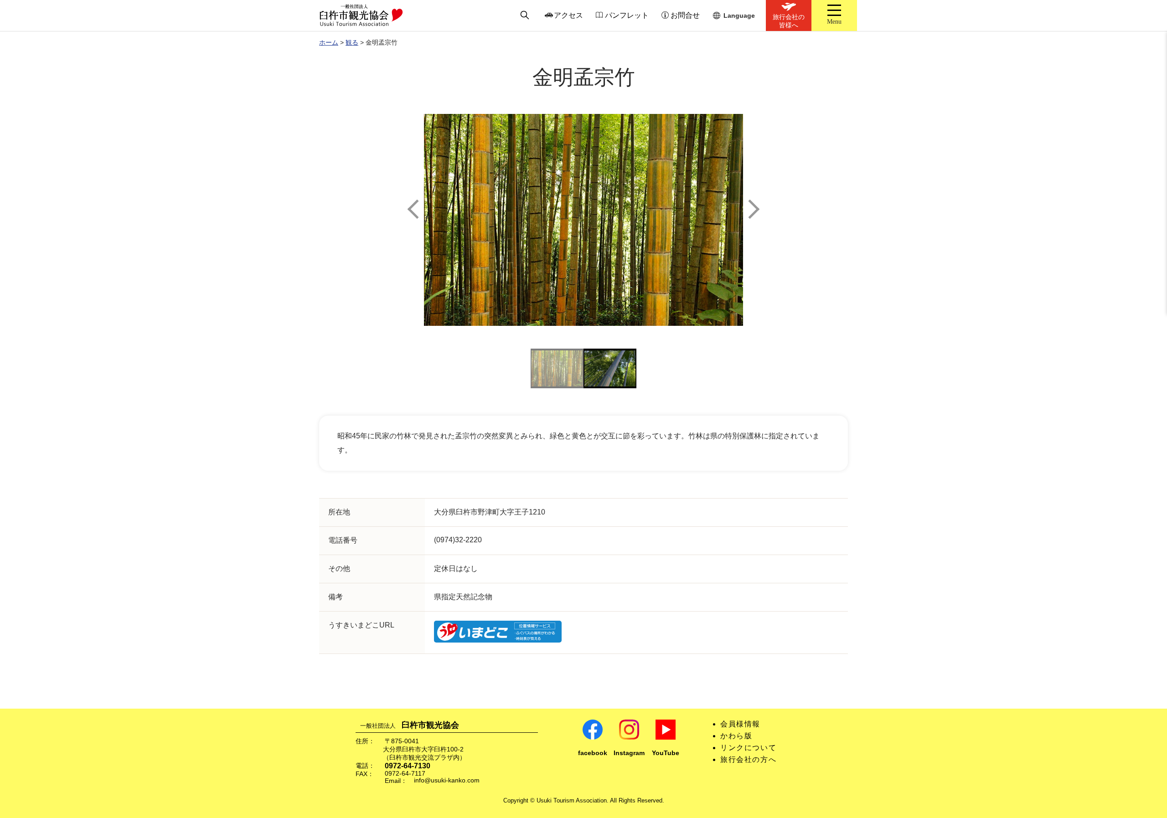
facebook (592, 753)
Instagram (629, 753)
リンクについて (748, 747)
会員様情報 (740, 724)
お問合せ (685, 15)
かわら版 (736, 736)
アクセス (568, 15)
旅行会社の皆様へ (789, 21)
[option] (583, 220)
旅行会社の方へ (748, 759)
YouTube (665, 753)
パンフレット (627, 15)
